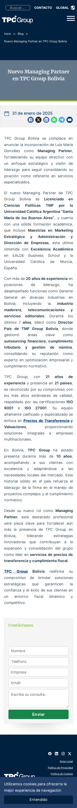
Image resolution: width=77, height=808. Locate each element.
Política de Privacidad (60, 767)
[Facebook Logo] (50, 752)
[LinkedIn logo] (56, 752)
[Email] (70, 120)
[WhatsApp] (54, 120)
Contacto (43, 8)
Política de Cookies (62, 773)
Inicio (7, 33)
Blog (21, 33)
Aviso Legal (66, 761)
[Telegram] (62, 120)
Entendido (38, 799)
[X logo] (69, 752)
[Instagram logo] (63, 752)
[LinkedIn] (46, 120)
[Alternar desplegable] (73, 8)
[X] (38, 120)
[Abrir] (71, 18)
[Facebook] (31, 120)
